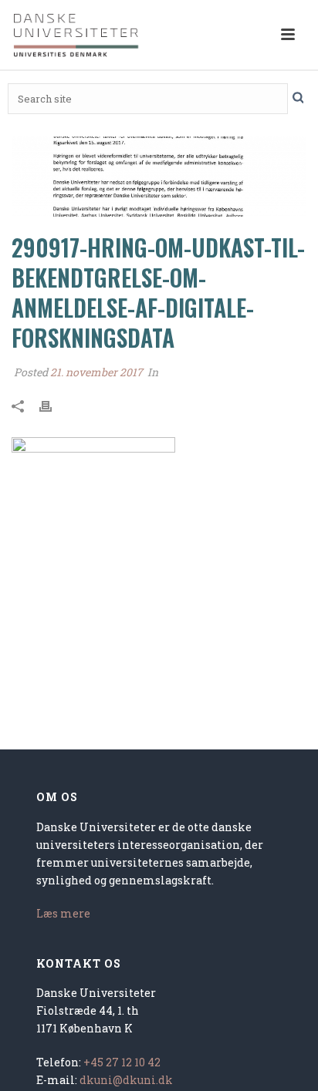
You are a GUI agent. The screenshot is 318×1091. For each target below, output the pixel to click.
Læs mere (63, 913)
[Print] (53, 405)
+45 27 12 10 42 (122, 1062)
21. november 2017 (96, 372)
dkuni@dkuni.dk (126, 1079)
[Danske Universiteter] (77, 34)
